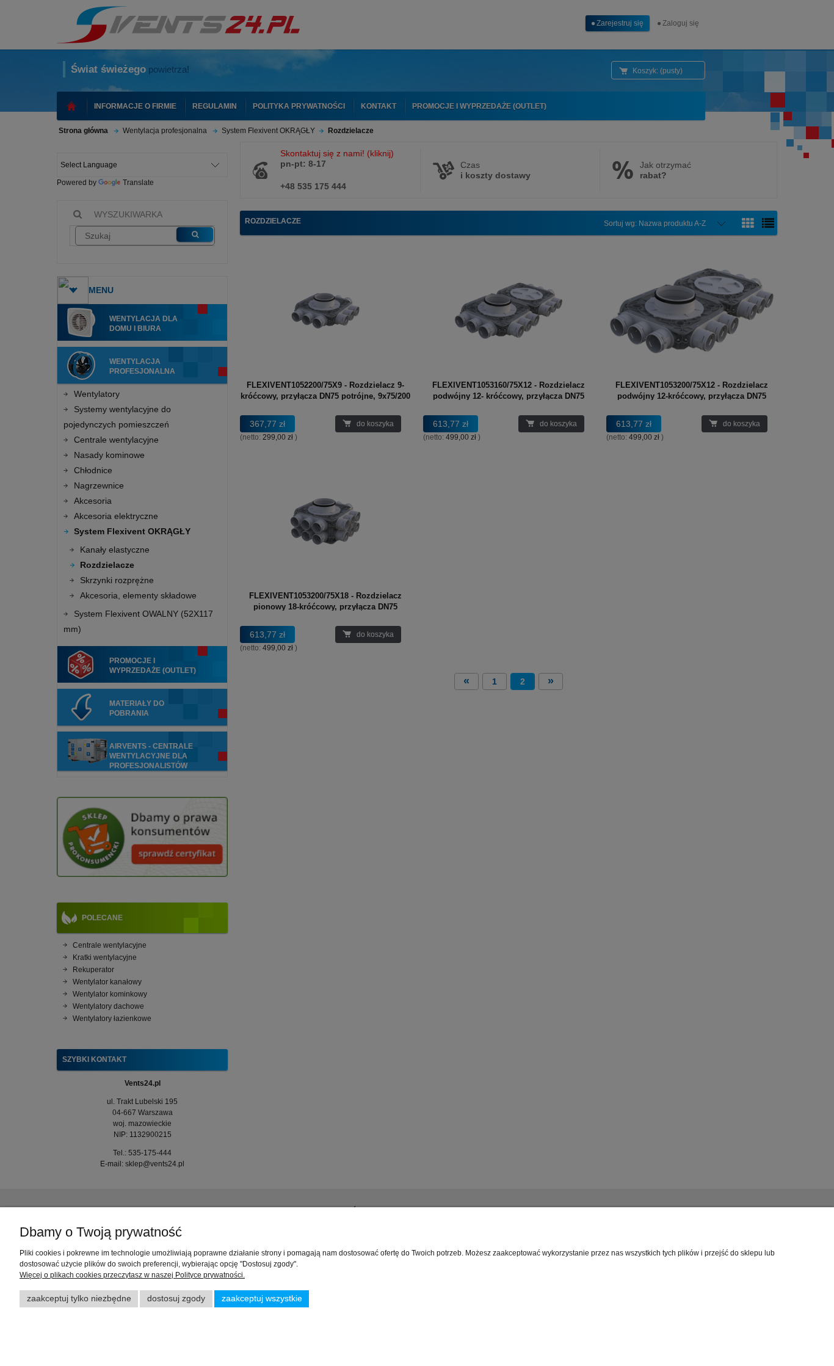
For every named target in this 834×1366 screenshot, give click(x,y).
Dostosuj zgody (176, 1298)
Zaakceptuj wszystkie (262, 1298)
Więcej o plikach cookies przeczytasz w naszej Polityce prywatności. (132, 1275)
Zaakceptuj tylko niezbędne (79, 1298)
